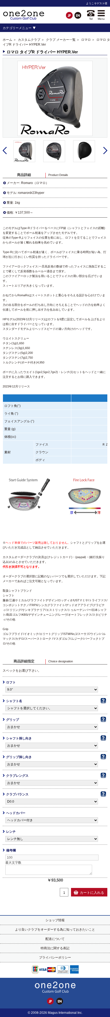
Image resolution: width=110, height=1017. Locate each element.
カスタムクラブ (29, 40)
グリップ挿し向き (19, 757)
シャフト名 (14, 701)
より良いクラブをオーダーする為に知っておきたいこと (55, 929)
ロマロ (86, 40)
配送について (55, 939)
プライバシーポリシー (55, 957)
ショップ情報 (55, 920)
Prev (5, 150)
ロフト (11, 682)
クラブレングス (17, 776)
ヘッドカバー (15, 813)
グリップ (12, 720)
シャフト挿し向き (19, 738)
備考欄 (11, 850)
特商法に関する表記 (55, 948)
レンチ (11, 832)
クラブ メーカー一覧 (61, 40)
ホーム (7, 40)
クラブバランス (17, 794)
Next (105, 150)
